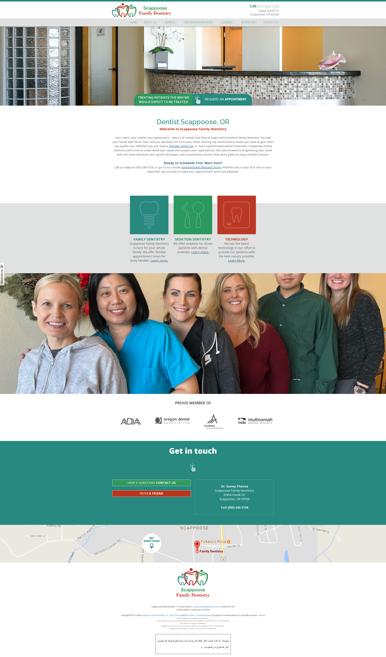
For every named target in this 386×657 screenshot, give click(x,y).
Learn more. (159, 260)
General (170, 22)
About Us (150, 22)
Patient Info (249, 22)
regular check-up (181, 146)
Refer (151, 493)
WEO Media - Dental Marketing (198, 615)
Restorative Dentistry (198, 22)
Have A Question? (152, 483)
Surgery (227, 22)
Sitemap (261, 615)
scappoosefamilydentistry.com (206, 606)
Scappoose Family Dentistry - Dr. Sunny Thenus (161, 615)
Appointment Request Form (201, 167)
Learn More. (236, 260)
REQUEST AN (225, 99)
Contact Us (270, 22)
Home (133, 22)
